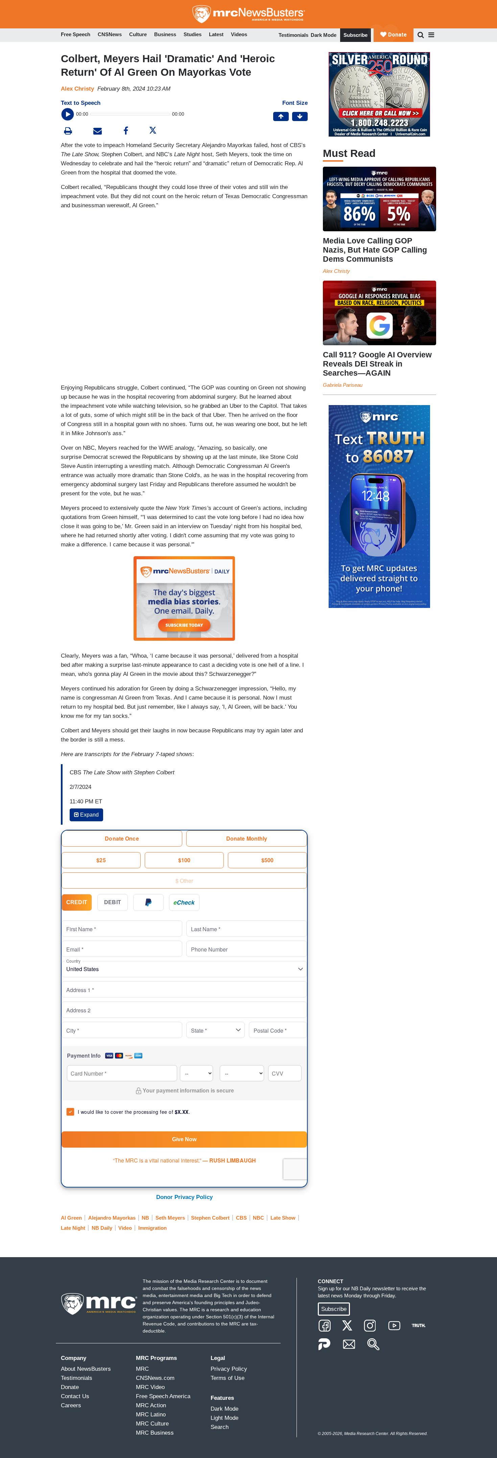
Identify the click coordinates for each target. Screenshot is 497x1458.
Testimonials (293, 35)
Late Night (73, 1228)
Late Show (282, 1218)
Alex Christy (77, 89)
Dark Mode (323, 35)
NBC (258, 1218)
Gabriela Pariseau (342, 385)
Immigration (152, 1228)
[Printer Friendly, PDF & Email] (97, 131)
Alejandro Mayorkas (112, 1218)
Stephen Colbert (210, 1218)
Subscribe (356, 35)
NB (145, 1218)
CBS (241, 1218)
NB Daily (102, 1228)
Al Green (71, 1218)
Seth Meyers (170, 1218)
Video (125, 1228)
